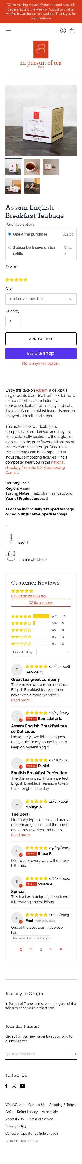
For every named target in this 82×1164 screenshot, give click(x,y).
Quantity (12, 311)
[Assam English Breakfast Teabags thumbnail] (13, 167)
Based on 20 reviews (28, 596)
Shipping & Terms (62, 1105)
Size (8, 289)
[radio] (9, 234)
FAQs (9, 1112)
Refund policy (27, 1112)
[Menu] (8, 30)
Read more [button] (20, 700)
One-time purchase (30, 234)
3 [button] (41, 949)
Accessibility (14, 1119)
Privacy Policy (15, 1126)
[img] (37, 666)
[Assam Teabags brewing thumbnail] (32, 167)
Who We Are (14, 1105)
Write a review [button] (41, 603)
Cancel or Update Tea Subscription (31, 1133)
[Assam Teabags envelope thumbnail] (51, 167)
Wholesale (50, 1112)
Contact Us (36, 1105)
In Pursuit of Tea (27, 1141)
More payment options (41, 363)
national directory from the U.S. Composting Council (35, 467)
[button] (16, 280)
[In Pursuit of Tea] (41, 54)
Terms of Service (40, 1119)
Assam (41, 390)
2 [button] (31, 949)
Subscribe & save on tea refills (34, 250)
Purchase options (20, 224)
